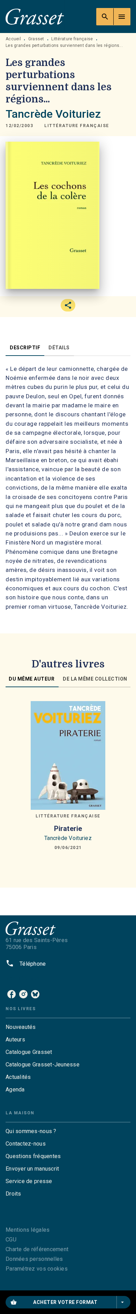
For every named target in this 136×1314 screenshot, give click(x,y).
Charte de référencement (37, 1249)
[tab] (25, 347)
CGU (11, 1239)
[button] (76, 126)
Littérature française (72, 38)
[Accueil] (35, 16)
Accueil (13, 38)
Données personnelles (34, 1259)
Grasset (36, 38)
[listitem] (11, 994)
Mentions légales (28, 1229)
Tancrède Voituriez (53, 113)
